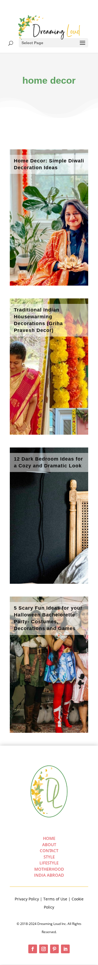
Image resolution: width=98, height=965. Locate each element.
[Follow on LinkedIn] (65, 949)
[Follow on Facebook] (32, 949)
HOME (49, 838)
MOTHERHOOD (49, 869)
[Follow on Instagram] (43, 949)
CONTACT (49, 850)
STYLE (49, 857)
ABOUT (49, 844)
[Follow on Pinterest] (54, 949)
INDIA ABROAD (49, 875)
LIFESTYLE (49, 863)
